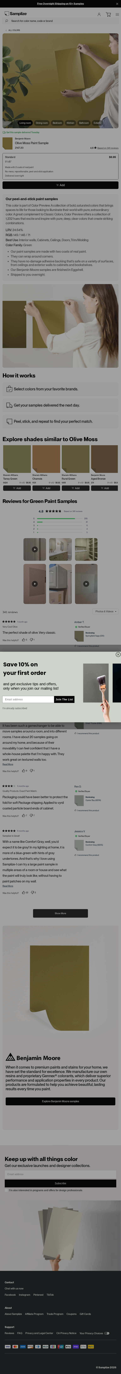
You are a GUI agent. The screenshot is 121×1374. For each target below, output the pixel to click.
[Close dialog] (118, 654)
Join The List (64, 699)
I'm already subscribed (15, 708)
